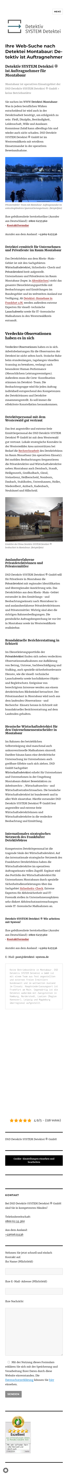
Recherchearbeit (29, 450)
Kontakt (12, 1195)
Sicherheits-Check (31, 888)
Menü (57, 11)
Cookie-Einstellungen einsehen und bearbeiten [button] (34, 1160)
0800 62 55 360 (15, 1221)
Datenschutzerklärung (19, 1379)
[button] (5, 1470)
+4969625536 (14, 1234)
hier (51, 1379)
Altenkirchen (40, 280)
